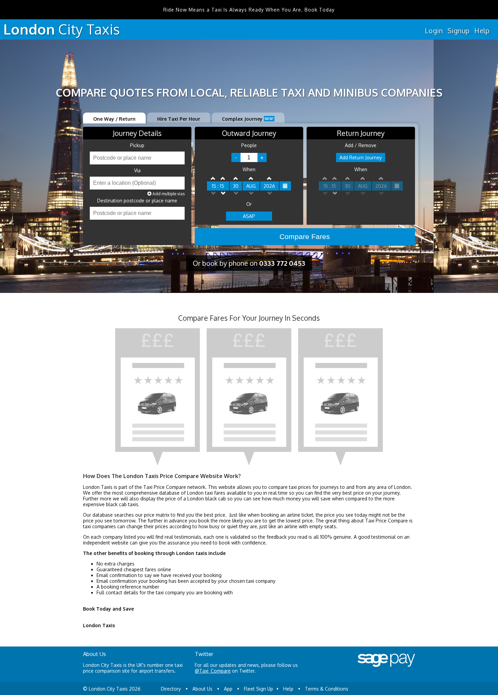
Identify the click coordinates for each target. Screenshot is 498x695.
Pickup (137, 145)
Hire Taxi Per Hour (178, 119)
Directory (171, 689)
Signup (459, 30)
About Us (202, 689)
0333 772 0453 (282, 263)
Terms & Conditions (326, 689)
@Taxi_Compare (213, 671)
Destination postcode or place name (137, 200)
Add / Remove (360, 145)
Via (137, 170)
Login (434, 30)
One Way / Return (114, 119)
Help (482, 30)
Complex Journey (248, 119)
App (228, 689)
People (249, 145)
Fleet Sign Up (258, 689)
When (249, 169)
